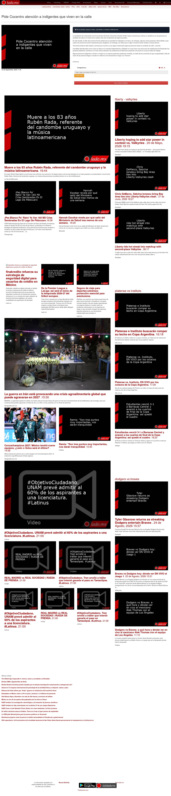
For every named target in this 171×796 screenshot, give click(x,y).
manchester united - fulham (61, 7)
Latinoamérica (46, 7)
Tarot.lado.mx (119, 782)
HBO (109, 7)
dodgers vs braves (127, 479)
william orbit (92, 7)
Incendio (84, 7)
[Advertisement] (57, 250)
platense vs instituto (128, 291)
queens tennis (102, 7)
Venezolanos (125, 7)
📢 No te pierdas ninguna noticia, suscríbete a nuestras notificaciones (96, 29)
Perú (73, 7)
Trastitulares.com (83, 790)
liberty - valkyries (126, 99)
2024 (78, 7)
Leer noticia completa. (121, 83)
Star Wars (116, 7)
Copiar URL (79, 76)
